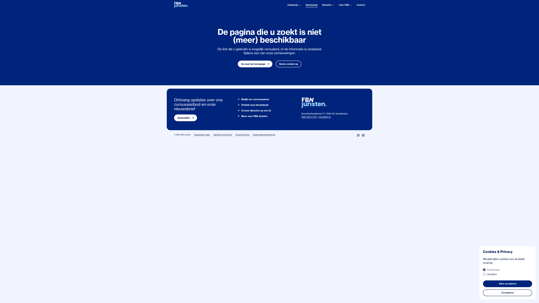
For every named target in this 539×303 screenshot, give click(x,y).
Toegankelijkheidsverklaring (264, 135)
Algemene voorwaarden (222, 135)
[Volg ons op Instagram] (358, 135)
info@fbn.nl (325, 117)
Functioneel (493, 269)
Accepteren (507, 292)
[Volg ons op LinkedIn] (363, 135)
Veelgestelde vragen (202, 135)
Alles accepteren (508, 284)
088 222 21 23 (309, 117)
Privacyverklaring (242, 135)
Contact (361, 5)
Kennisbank (312, 5)
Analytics (492, 274)
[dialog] (507, 273)
